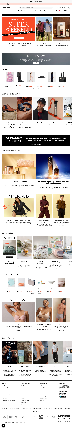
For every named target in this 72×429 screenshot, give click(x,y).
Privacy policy (67, 408)
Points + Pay (4, 389)
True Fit (3, 396)
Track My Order (5, 385)
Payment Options (5, 387)
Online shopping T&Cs (26, 408)
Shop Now (36, 62)
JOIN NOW (39, 144)
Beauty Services (24, 396)
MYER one (42, 385)
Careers (41, 389)
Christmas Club (43, 398)
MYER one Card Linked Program (8, 400)
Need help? (3, 425)
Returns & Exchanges (6, 394)
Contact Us (23, 389)
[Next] (68, 108)
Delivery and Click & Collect (7, 392)
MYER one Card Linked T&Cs (56, 408)
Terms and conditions (37, 408)
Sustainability (43, 396)
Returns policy (5, 408)
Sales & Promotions (25, 400)
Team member (36, 411)
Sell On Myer (42, 400)
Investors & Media (44, 394)
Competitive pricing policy (15, 408)
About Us (42, 392)
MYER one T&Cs (46, 408)
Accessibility (23, 404)
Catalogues (4, 398)
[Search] (51, 8)
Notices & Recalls (24, 402)
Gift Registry (23, 398)
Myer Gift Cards (43, 387)
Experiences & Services (26, 394)
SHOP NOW (33, 144)
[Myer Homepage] (6, 8)
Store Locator (24, 392)
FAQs (22, 387)
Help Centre (23, 385)
